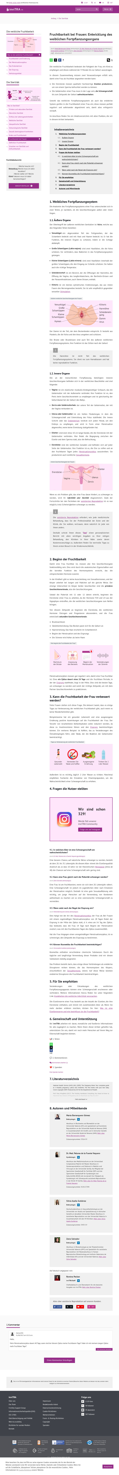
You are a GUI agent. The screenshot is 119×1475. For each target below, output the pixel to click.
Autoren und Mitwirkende (69, 188)
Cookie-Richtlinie (25, 1470)
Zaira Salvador (77, 51)
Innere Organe (67, 141)
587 (111, 3)
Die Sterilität (63, 18)
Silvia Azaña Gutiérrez (57, 51)
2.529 (86, 3)
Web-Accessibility (15, 1422)
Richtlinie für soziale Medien (19, 1425)
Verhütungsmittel (15, 73)
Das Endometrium (15, 66)
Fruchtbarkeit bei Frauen (18, 139)
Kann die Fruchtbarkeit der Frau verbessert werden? (80, 149)
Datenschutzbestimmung (52, 1408)
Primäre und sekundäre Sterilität (20, 109)
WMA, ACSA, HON (14, 3)
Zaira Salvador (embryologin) (62, 881)
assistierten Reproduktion (92, 501)
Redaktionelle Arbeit (50, 1404)
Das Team (12, 1404)
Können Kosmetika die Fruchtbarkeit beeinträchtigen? (83, 174)
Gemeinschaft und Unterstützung (72, 181)
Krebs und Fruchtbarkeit (17, 135)
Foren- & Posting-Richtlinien (53, 1418)
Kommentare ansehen (59, 1063)
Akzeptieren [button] (108, 1467)
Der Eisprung (13, 70)
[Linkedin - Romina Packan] (78, 1280)
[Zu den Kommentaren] (108, 60)
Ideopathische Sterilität (17, 124)
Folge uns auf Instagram (90, 829)
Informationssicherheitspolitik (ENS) (22, 1411)
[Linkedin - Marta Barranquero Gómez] (78, 1119)
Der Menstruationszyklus (18, 62)
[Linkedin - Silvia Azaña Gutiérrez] (78, 1205)
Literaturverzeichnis (67, 185)
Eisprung (60, 682)
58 (95, 3)
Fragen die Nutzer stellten (69, 152)
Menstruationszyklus (87, 451)
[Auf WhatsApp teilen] (51, 60)
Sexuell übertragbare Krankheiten (21, 132)
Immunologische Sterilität (18, 128)
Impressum (47, 1401)
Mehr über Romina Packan (91, 1287)
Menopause (99, 867)
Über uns (12, 1401)
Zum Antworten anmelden (104, 1349)
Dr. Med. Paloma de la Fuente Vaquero (91, 49)
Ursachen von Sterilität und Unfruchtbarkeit (19, 147)
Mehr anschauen (80, 1099)
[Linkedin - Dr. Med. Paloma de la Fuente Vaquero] (78, 1157)
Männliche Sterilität (16, 113)
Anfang (53, 18)
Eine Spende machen (56, 1072)
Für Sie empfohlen (66, 177)
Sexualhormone (82, 455)
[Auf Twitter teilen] (55, 60)
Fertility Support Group (17, 1408)
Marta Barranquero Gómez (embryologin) (65, 912)
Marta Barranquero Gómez (62, 49)
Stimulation (65, 291)
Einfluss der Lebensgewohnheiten (21, 117)
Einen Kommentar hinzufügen (59, 1360)
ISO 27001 (12, 1415)
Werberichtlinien (49, 1415)
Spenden (46, 1425)
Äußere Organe (68, 137)
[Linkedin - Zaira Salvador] (78, 1243)
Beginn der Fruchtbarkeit (69, 145)
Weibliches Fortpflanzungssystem (72, 134)
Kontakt (11, 1429)
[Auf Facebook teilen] (59, 60)
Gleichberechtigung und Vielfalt (20, 1418)
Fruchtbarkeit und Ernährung (19, 59)
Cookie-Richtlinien (49, 1411)
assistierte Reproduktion (67, 517)
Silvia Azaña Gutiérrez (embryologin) (64, 948)
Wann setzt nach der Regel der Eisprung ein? (79, 170)
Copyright (46, 1422)
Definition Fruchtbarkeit (17, 143)
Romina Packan (98, 51)
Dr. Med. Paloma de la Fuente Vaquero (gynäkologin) (69, 856)
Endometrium (73, 420)
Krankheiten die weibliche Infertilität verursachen (75, 996)
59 (103, 3)
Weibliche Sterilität (16, 120)
